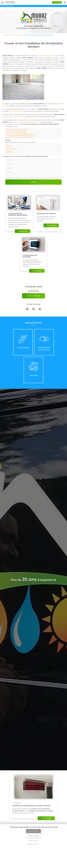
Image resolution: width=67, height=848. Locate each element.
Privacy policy (34, 844)
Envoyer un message (33, 296)
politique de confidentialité (52, 179)
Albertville (9, 145)
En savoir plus (22, 231)
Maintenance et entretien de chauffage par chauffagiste (20, 135)
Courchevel (9, 150)
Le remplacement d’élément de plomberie (17, 214)
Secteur (12, 35)
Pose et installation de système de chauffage (18, 129)
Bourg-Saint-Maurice (12, 148)
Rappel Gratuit (57, 2)
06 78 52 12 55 (7, 6)
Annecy (8, 147)
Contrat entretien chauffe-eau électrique (16, 132)
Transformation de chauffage (29, 256)
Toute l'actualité (46, 818)
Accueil (6, 35)
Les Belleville (10, 151)
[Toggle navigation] (65, 2)
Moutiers (18, 35)
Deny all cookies (34, 836)
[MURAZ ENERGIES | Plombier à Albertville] (2, 2)
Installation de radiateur (46, 213)
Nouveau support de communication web (28, 806)
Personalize (34, 840)
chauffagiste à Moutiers (16, 111)
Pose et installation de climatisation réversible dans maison (21, 134)
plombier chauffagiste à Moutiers (47, 55)
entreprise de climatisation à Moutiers (14, 117)
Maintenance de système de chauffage (16, 131)
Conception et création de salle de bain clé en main (19, 137)
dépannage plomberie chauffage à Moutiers (28, 122)
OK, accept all (34, 831)
